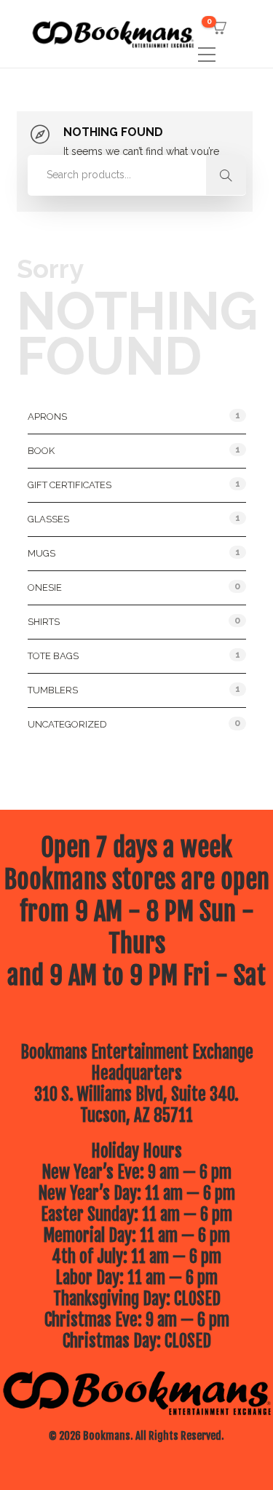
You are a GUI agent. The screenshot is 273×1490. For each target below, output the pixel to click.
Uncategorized (67, 724)
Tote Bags (53, 655)
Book (41, 450)
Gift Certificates (69, 484)
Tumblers (53, 690)
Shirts (44, 621)
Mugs (41, 553)
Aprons (47, 416)
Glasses (48, 519)
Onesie (45, 587)
